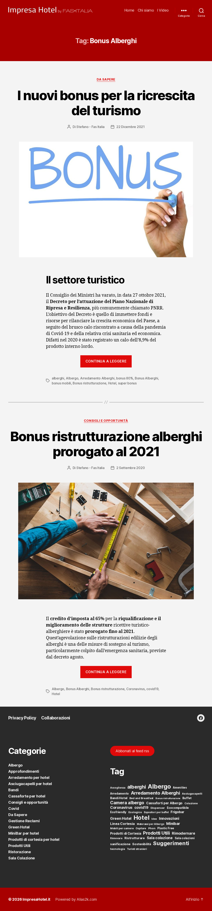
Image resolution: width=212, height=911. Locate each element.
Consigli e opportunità (106, 421)
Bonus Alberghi (146, 378)
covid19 (152, 689)
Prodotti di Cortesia (125, 833)
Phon (151, 828)
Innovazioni (169, 818)
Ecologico (135, 812)
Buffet (187, 798)
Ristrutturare (134, 838)
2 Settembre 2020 (130, 468)
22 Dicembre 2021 (130, 127)
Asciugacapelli (192, 793)
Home (129, 10)
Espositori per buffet (156, 812)
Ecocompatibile (178, 807)
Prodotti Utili (19, 845)
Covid (13, 808)
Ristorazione (19, 852)
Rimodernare (183, 833)
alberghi (58, 378)
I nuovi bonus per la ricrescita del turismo (106, 102)
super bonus (127, 383)
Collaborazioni (55, 717)
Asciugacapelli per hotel (30, 784)
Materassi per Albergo (150, 824)
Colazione (191, 803)
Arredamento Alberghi (97, 378)
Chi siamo (146, 10)
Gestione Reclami (24, 821)
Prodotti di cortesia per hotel (33, 839)
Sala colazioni (185, 838)
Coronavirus (135, 689)
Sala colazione (160, 838)
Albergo (72, 378)
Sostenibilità (141, 844)
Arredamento (119, 793)
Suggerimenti (171, 843)
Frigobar (177, 812)
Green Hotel (19, 827)
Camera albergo (127, 802)
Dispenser (158, 807)
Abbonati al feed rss (132, 751)
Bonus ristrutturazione (89, 383)
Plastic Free (165, 828)
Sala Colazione (21, 858)
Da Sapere (106, 79)
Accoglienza (117, 787)
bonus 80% (124, 378)
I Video (163, 10)
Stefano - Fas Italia (90, 127)
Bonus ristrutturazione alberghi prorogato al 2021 (106, 443)
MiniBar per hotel (23, 833)
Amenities (180, 787)
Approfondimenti (23, 771)
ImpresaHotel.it (36, 899)
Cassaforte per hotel (26, 796)
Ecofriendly (118, 812)
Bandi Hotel (118, 798)
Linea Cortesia (122, 824)
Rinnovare (116, 838)
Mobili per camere (122, 828)
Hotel (112, 383)
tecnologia (117, 849)
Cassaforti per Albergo (164, 803)
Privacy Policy (22, 717)
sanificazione (120, 844)
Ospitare (141, 828)
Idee (154, 818)
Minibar (173, 823)
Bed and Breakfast (141, 798)
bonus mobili (61, 383)
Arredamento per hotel (28, 777)
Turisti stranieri (137, 849)
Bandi (13, 790)
